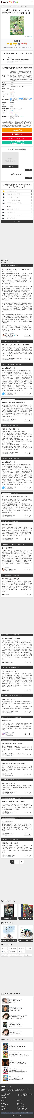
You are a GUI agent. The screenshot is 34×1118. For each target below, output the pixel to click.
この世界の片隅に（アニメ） (22, 6)
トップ (2, 6)
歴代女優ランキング (14, 1000)
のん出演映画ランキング (7, 740)
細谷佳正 (21, 98)
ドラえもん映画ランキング (16, 1078)
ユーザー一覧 (20, 1106)
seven (7, 833)
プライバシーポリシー (23, 1095)
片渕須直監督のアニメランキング (9, 544)
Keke (6, 393)
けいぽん (7, 452)
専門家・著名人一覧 (22, 1108)
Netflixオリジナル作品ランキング (18, 1062)
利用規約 (3, 1095)
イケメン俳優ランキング (15, 1008)
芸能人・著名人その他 (22, 1015)
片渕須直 (12, 92)
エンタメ (11, 1023)
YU (6, 855)
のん (11, 98)
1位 (6, 359)
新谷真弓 (14, 951)
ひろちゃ (7, 538)
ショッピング (4, 1104)
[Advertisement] (17, 241)
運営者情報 (20, 1090)
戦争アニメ (28, 955)
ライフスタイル (5, 1109)
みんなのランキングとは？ (8, 1089)
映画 (30, 948)
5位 (6, 453)
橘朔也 (7, 812)
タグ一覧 (19, 1103)
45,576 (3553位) (18, 62)
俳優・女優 (19, 999)
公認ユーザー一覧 (21, 1109)
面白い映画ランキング (7, 458)
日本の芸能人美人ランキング (16, 1016)
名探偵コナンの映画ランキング (17, 1046)
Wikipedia (29, 126)
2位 (6, 336)
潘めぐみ (5, 951)
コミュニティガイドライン (24, 1089)
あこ (6, 773)
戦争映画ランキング (6, 425)
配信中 (16, 115)
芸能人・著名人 (12, 999)
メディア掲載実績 (5, 1094)
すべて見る (28, 170)
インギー (7, 711)
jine (6, 515)
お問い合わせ (4, 1097)
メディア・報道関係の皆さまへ (25, 1094)
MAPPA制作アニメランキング (10, 47)
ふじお (7, 419)
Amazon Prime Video (17, 955)
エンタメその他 (17, 1060)
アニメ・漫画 (17, 1023)
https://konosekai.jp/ (14, 113)
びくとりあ (8, 569)
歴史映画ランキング (6, 265)
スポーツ (3, 1108)
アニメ (5, 948)
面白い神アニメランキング (8, 364)
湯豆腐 (7, 792)
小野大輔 (21, 99)
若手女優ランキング (14, 1032)
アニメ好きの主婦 (10, 358)
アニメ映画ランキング (7, 575)
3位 (6, 394)
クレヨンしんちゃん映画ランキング (18, 1054)
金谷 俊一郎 (8, 335)
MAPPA (11, 110)
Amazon (30, 36)
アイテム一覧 (10, 6)
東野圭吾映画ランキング (15, 1070)
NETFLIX (5, 955)
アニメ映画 (13, 948)
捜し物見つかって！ (10, 754)
